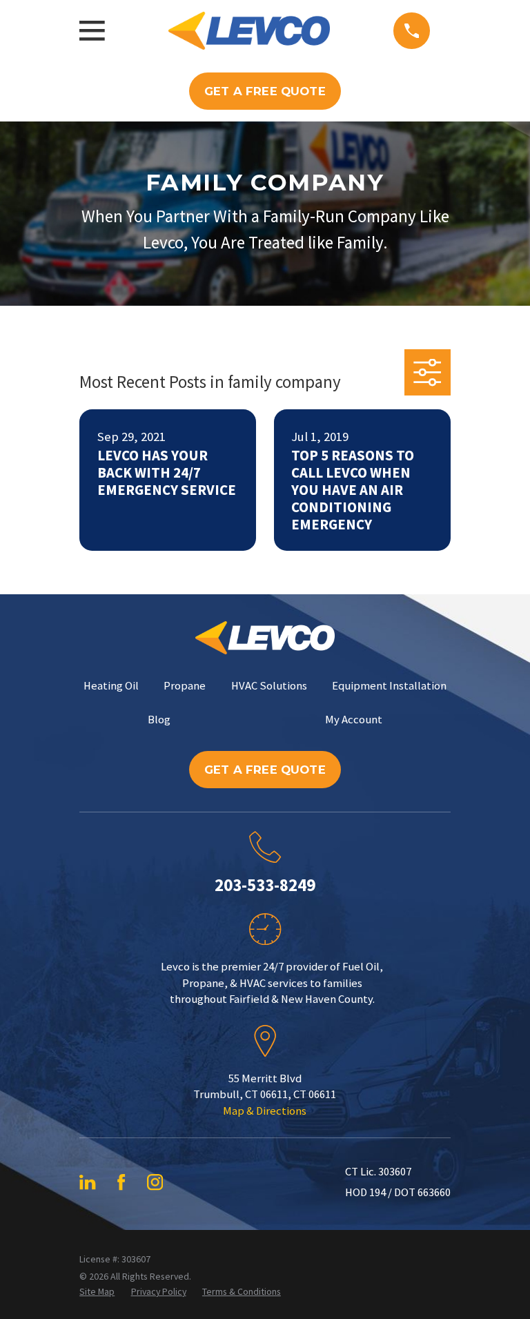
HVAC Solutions (269, 685)
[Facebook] (121, 1182)
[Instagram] (155, 1182)
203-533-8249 (265, 885)
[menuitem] (97, 1291)
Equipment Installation (389, 685)
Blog (159, 719)
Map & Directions (264, 1111)
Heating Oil (111, 685)
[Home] (249, 31)
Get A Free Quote (265, 91)
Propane (185, 685)
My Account (353, 719)
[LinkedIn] (87, 1182)
